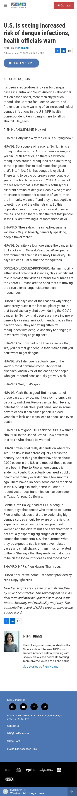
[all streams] (72, 791)
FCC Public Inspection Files (22, 749)
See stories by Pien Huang (41, 666)
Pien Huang (22, 48)
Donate (66, 5)
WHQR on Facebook (18, 733)
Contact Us (13, 726)
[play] (5, 791)
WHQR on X (13, 741)
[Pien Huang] (12, 641)
